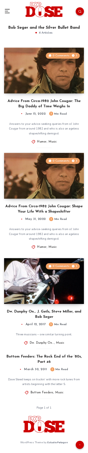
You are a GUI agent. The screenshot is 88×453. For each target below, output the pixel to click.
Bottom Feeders (41, 392)
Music (53, 141)
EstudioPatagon (57, 442)
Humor (42, 141)
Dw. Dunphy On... (42, 342)
